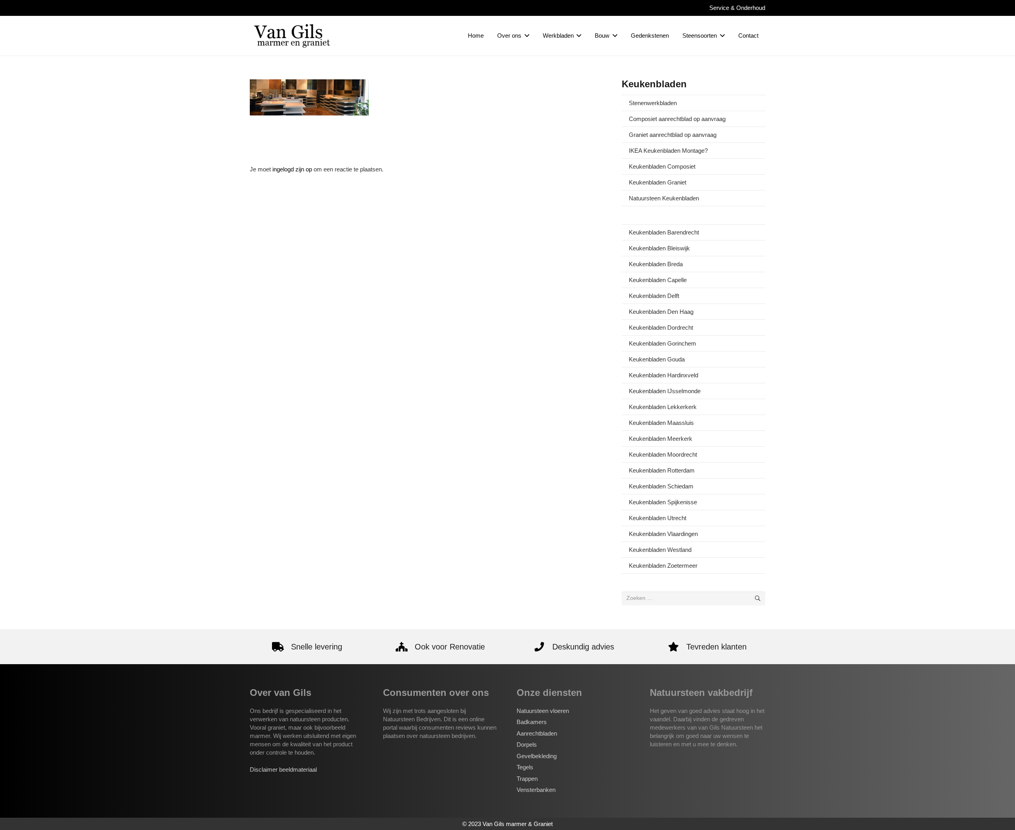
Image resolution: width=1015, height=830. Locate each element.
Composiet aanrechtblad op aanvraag (677, 118)
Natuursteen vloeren (543, 710)
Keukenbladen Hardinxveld (663, 375)
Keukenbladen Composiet (662, 166)
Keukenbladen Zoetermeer (663, 565)
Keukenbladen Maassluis (661, 422)
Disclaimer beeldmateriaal (283, 769)
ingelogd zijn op (292, 169)
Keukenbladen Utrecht (657, 518)
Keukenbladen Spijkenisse (663, 502)
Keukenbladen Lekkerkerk (663, 406)
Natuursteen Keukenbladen (664, 198)
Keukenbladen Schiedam (661, 486)
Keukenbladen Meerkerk (660, 438)
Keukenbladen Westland (660, 549)
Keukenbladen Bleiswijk (659, 248)
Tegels (525, 767)
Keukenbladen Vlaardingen (663, 533)
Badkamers (532, 722)
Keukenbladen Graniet (657, 182)
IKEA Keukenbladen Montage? (668, 150)
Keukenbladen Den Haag (661, 311)
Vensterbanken (536, 789)
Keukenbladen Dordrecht (661, 327)
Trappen (527, 778)
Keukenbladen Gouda (657, 359)
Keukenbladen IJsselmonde (665, 391)
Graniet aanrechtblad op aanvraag (672, 134)
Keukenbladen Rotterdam (662, 470)
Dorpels (527, 744)
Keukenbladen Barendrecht (664, 232)
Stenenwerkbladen (653, 103)
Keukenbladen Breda (656, 264)
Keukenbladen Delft (654, 295)
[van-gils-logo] (292, 36)
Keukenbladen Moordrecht (663, 454)
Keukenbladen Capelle (658, 280)
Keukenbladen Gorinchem (662, 343)
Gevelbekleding (537, 756)
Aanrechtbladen (537, 733)
